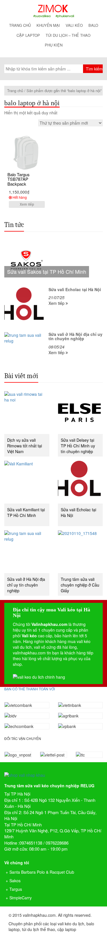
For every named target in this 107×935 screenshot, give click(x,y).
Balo (93, 25)
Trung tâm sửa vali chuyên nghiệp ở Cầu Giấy (80, 584)
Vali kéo (74, 25)
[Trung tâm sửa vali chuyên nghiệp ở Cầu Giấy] (80, 551)
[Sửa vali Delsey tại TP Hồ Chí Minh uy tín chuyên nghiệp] (80, 412)
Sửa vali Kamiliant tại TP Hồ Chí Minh (26, 512)
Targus (15, 889)
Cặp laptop (28, 35)
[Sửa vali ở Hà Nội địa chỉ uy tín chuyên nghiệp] (26, 551)
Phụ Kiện (53, 45)
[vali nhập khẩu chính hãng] (53, 770)
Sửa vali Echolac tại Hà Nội (78, 512)
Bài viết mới (21, 376)
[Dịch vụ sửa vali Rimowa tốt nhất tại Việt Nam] (26, 412)
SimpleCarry (20, 897)
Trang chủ (20, 25)
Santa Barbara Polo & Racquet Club (41, 872)
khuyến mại (48, 25)
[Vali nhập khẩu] (53, 11)
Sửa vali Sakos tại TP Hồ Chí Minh (46, 271)
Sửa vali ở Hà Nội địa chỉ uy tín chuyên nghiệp (26, 584)
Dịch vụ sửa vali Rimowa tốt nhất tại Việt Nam (24, 445)
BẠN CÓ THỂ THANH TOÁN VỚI (29, 688)
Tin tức (14, 225)
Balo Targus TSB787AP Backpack (18, 179)
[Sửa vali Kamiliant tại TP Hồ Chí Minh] (26, 482)
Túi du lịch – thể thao (68, 35)
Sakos (15, 880)
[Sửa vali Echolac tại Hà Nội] (80, 482)
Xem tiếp (27, 204)
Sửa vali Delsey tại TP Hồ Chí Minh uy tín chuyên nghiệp (78, 445)
